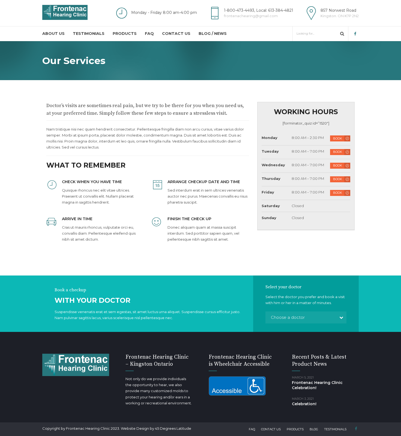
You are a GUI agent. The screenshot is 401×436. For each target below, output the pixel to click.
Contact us (176, 33)
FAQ (149, 33)
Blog (314, 429)
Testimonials (88, 33)
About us (53, 33)
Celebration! (304, 403)
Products (125, 33)
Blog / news (213, 33)
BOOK (337, 138)
